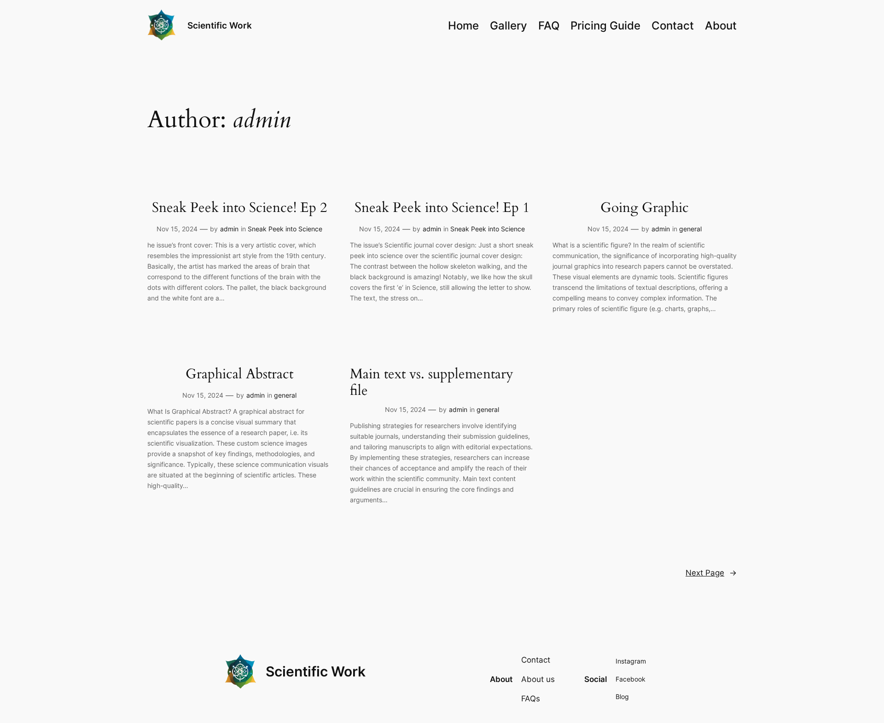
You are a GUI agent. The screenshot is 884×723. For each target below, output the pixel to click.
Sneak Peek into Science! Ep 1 (442, 208)
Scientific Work (219, 25)
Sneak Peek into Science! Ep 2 (239, 208)
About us (538, 679)
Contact (535, 659)
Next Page (711, 572)
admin (229, 229)
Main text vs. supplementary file (431, 382)
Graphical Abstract (239, 374)
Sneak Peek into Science (285, 229)
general (690, 229)
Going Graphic (644, 208)
